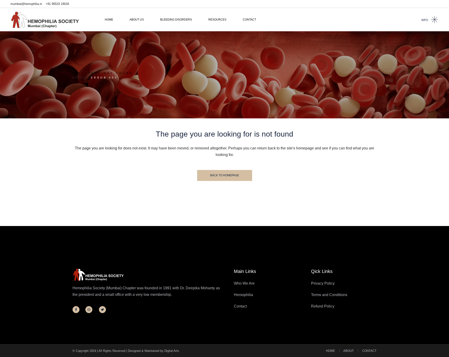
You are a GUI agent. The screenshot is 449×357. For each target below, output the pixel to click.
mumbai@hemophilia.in (26, 4)
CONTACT (369, 351)
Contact (240, 306)
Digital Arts (171, 351)
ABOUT (348, 351)
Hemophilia (243, 295)
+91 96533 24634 (57, 4)
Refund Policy (322, 306)
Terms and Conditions (329, 295)
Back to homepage (224, 175)
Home (79, 77)
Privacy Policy (323, 283)
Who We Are (244, 283)
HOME (330, 351)
